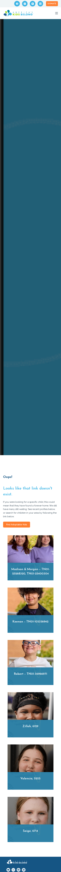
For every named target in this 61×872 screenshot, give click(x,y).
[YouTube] (32, 3)
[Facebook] (17, 3)
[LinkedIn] (40, 3)
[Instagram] (25, 3)
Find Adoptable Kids (16, 524)
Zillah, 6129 (30, 726)
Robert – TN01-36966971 (30, 674)
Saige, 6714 (30, 831)
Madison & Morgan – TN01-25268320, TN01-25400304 (30, 571)
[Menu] (56, 13)
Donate (52, 4)
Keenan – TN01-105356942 (30, 621)
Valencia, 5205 (30, 778)
